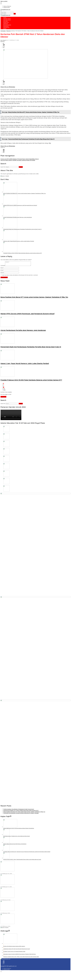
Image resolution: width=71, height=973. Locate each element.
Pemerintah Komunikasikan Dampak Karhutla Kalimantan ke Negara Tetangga (21, 813)
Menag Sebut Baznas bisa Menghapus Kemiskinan (14, 843)
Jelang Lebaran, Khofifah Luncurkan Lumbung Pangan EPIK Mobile (18, 160)
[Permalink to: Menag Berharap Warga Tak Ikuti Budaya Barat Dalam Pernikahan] (10, 827)
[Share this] (3, 43)
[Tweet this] (4, 45)
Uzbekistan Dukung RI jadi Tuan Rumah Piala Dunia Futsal (16, 948)
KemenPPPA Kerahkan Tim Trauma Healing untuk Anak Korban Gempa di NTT (21, 810)
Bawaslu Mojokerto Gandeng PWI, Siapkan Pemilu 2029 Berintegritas (16, 885)
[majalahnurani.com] (5, 9)
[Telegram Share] (3, 46)
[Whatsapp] (3, 47)
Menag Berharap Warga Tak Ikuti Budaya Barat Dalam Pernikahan (18, 828)
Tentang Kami (6, 969)
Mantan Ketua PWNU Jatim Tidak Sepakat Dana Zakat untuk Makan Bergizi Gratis (22, 859)
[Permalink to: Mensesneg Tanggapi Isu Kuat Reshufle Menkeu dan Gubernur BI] (7, 923)
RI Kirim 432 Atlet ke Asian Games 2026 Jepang (14, 946)
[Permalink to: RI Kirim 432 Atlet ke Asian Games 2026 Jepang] (10, 943)
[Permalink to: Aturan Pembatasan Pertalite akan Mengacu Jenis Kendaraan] (10, 216)
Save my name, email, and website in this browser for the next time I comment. (20, 275)
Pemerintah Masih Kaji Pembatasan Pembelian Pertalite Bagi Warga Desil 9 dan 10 (22, 229)
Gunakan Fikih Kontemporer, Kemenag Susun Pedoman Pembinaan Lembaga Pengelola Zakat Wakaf (26, 851)
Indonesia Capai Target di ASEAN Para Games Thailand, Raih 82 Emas (19, 954)
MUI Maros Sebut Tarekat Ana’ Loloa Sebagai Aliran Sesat (16, 836)
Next (4, 389)
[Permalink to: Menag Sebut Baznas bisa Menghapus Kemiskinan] (6, 842)
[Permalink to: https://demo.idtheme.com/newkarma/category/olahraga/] (9, 931)
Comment (3, 265)
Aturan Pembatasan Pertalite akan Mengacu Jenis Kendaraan (17, 217)
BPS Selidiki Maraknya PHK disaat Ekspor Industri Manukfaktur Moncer (20, 159)
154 (4, 388)
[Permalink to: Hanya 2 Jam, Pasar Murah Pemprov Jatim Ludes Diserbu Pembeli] (10, 239)
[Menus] (1, 2)
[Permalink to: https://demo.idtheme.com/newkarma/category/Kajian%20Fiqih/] (10, 816)
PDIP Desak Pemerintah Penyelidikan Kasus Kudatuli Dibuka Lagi (15, 898)
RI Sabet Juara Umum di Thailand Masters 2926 (14, 951)
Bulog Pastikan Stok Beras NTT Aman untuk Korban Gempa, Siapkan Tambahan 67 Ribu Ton (24, 193)
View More (3, 396)
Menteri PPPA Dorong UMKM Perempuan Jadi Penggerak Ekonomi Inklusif (20, 205)
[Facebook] (3, 149)
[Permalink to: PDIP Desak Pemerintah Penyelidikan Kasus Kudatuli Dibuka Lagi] (7, 897)
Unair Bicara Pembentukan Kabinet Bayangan (11, 872)
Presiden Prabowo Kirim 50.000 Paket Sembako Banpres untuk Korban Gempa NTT (22, 253)
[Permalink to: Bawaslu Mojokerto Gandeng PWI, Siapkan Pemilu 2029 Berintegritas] (7, 884)
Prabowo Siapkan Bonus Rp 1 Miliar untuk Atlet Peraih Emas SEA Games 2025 (21, 956)
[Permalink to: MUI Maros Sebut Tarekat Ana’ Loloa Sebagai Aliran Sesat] (6, 834)
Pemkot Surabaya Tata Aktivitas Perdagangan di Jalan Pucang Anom (18, 809)
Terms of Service (7, 968)
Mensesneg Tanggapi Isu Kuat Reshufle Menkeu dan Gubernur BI (15, 925)
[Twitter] (3, 151)
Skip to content (4, 1)
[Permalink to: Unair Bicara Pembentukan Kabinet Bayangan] (7, 871)
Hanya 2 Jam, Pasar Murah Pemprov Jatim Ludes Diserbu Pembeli (18, 241)
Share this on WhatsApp (8, 87)
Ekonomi (3, 41)
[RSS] (3, 152)
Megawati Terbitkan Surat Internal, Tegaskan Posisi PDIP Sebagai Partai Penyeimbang (20, 911)
